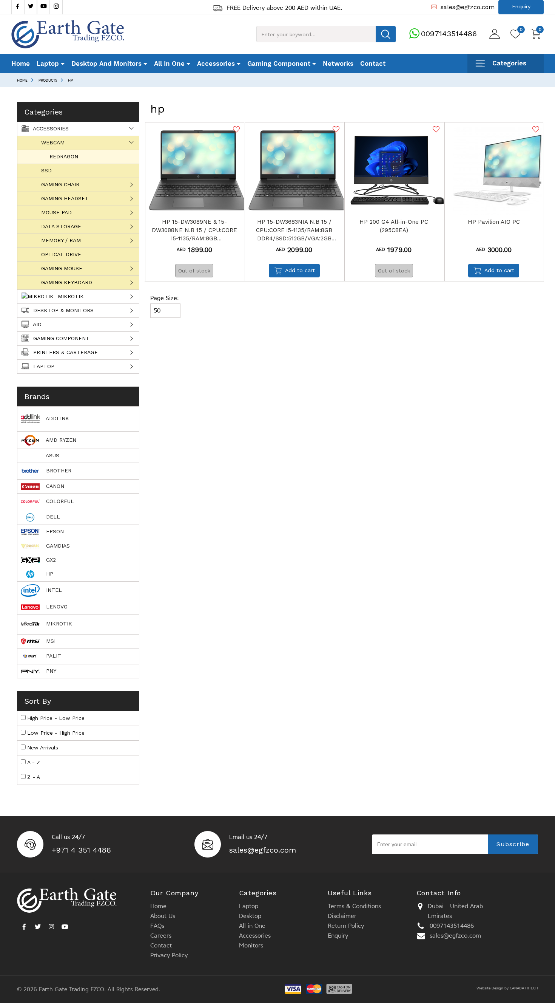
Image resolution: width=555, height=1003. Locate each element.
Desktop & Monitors (62, 310)
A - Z (33, 762)
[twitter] (30, 7)
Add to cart (300, 270)
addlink (56, 418)
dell (52, 517)
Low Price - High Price (56, 733)
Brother (57, 470)
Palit (52, 656)
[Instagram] (56, 7)
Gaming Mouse (61, 268)
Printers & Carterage (64, 352)
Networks (338, 63)
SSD (46, 170)
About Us (162, 915)
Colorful (59, 501)
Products (48, 80)
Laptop (42, 366)
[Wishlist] (235, 129)
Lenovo (56, 607)
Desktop (250, 915)
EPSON (54, 531)
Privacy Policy (169, 955)
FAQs (157, 925)
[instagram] (51, 924)
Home (20, 63)
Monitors (251, 945)
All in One (252, 925)
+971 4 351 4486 (81, 849)
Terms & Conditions (354, 906)
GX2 (50, 560)
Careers (160, 935)
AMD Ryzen (60, 440)
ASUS (51, 455)
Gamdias (57, 546)
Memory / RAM (61, 240)
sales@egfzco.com (262, 849)
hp (70, 80)
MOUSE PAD (56, 212)
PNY (50, 671)
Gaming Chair (60, 184)
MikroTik (70, 296)
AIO (36, 324)
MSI (49, 641)
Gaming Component (60, 338)
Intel (53, 590)
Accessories (50, 128)
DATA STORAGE (61, 226)
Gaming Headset (65, 198)
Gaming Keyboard (66, 282)
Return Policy (346, 925)
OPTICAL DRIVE (61, 254)
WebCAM (53, 142)
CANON (54, 486)
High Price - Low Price (56, 718)
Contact (372, 63)
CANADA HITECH (524, 988)
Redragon (63, 156)
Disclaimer (342, 915)
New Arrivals (42, 748)
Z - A (33, 777)
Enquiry (338, 935)
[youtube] (43, 7)
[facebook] (17, 7)
